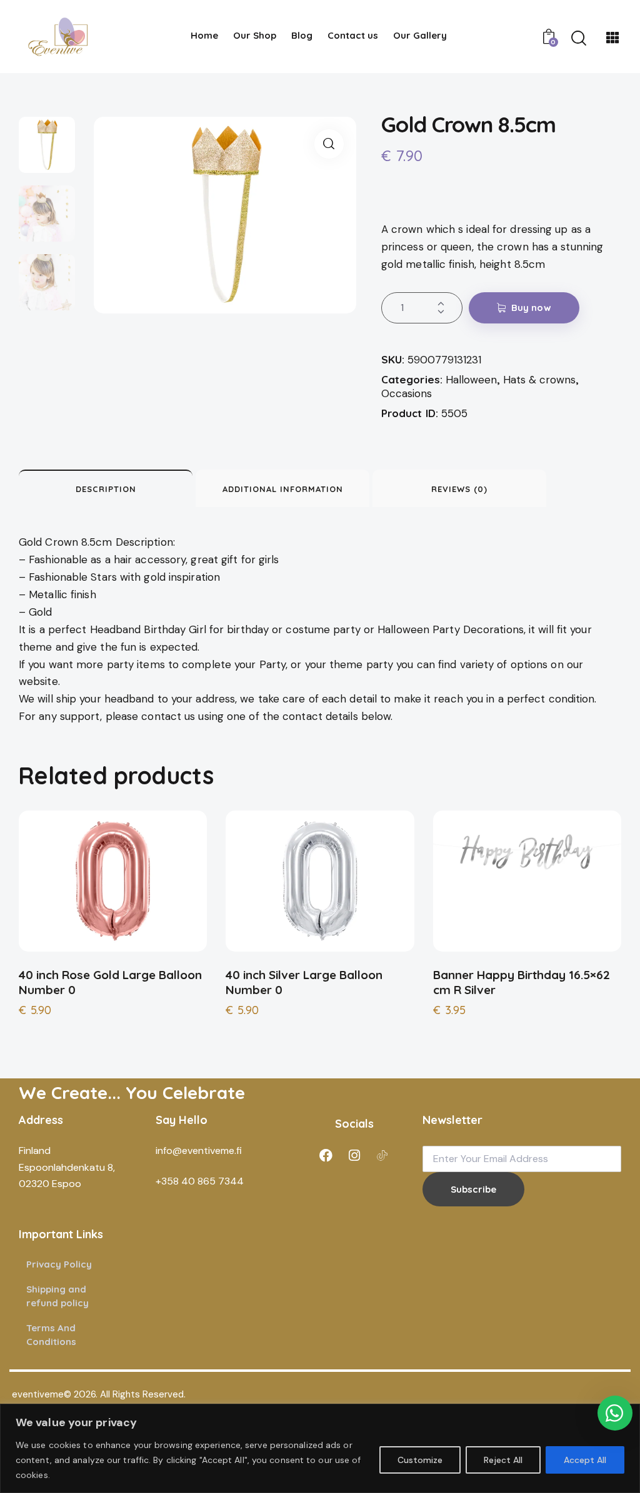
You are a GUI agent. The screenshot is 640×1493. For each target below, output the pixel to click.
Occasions (406, 393)
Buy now (531, 307)
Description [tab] (106, 489)
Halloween (471, 380)
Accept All (585, 1460)
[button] (329, 144)
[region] (320, 1448)
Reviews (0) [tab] (459, 489)
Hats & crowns (539, 380)
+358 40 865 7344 (200, 1181)
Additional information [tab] (282, 489)
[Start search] (579, 39)
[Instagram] (354, 1155)
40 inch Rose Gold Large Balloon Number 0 (110, 982)
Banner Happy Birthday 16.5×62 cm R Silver (521, 982)
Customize (420, 1460)
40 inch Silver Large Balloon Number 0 (304, 982)
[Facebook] (326, 1155)
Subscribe (473, 1189)
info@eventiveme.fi (199, 1150)
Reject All (503, 1460)
